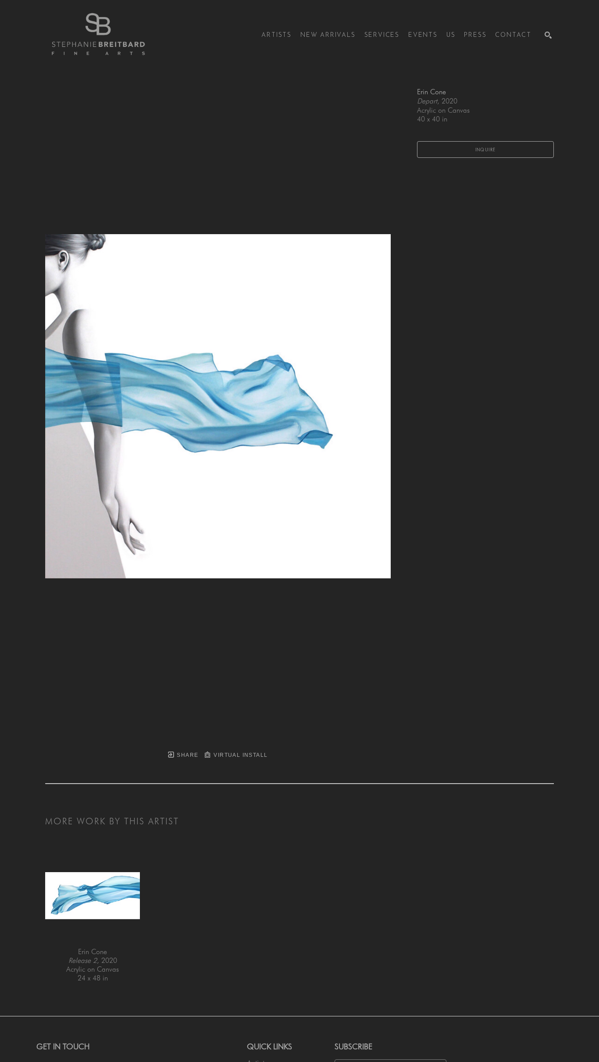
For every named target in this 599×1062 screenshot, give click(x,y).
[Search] (548, 35)
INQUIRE (485, 149)
